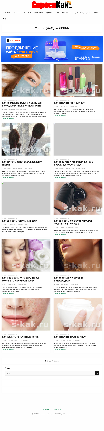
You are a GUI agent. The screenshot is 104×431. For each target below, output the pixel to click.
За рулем (27, 13)
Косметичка (38, 13)
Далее (56, 361)
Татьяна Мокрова (6, 168)
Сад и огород (78, 13)
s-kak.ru (4, 109)
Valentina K (4, 284)
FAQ (4, 19)
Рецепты (17, 13)
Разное (96, 13)
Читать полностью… (9, 118)
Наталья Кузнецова (59, 168)
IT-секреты (7, 13)
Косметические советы (9, 100)
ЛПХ (57, 13)
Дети (88, 13)
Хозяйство (66, 13)
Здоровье (49, 13)
